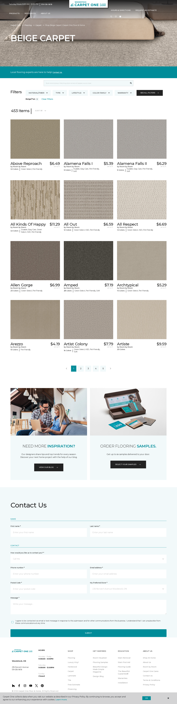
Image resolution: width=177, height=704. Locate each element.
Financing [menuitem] (72, 689)
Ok (146, 698)
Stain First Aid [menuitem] (124, 662)
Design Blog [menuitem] (98, 676)
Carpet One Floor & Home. (29, 691)
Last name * (95, 526)
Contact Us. (57, 72)
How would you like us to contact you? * (27, 553)
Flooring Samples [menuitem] (100, 662)
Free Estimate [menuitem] (74, 685)
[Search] (131, 83)
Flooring (28, 25)
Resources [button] (30, 13)
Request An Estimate (146, 10)
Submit (88, 633)
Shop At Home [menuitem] (149, 658)
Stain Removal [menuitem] (124, 658)
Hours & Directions (121, 10)
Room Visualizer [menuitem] (100, 658)
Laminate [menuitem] (72, 676)
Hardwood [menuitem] (72, 667)
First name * (15, 526)
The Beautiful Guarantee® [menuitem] (124, 672)
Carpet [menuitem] (71, 671)
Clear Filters (47, 99)
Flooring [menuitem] (71, 658)
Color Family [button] (99, 93)
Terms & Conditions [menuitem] (151, 680)
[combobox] (86, 83)
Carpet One (15, 25)
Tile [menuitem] (69, 680)
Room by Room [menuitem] (149, 667)
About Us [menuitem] (147, 662)
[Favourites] (116, 16)
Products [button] (14, 13)
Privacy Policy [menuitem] (149, 685)
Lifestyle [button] (76, 93)
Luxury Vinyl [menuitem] (73, 662)
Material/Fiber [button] (36, 93)
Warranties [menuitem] (122, 678)
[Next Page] (110, 369)
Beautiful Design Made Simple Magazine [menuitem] (100, 669)
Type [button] (58, 93)
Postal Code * (16, 583)
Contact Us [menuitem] (148, 676)
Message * (14, 598)
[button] (111, 16)
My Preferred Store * (98, 583)
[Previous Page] (66, 369)
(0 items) (120, 16)
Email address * (96, 567)
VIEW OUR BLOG (46, 467)
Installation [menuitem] (123, 683)
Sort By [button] (39, 111)
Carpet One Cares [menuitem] (150, 671)
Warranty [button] (123, 93)
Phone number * (17, 567)
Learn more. (61, 699)
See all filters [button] (147, 93)
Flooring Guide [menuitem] (124, 667)
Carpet (38, 25)
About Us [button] (45, 13)
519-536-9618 (46, 4)
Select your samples (125, 464)
